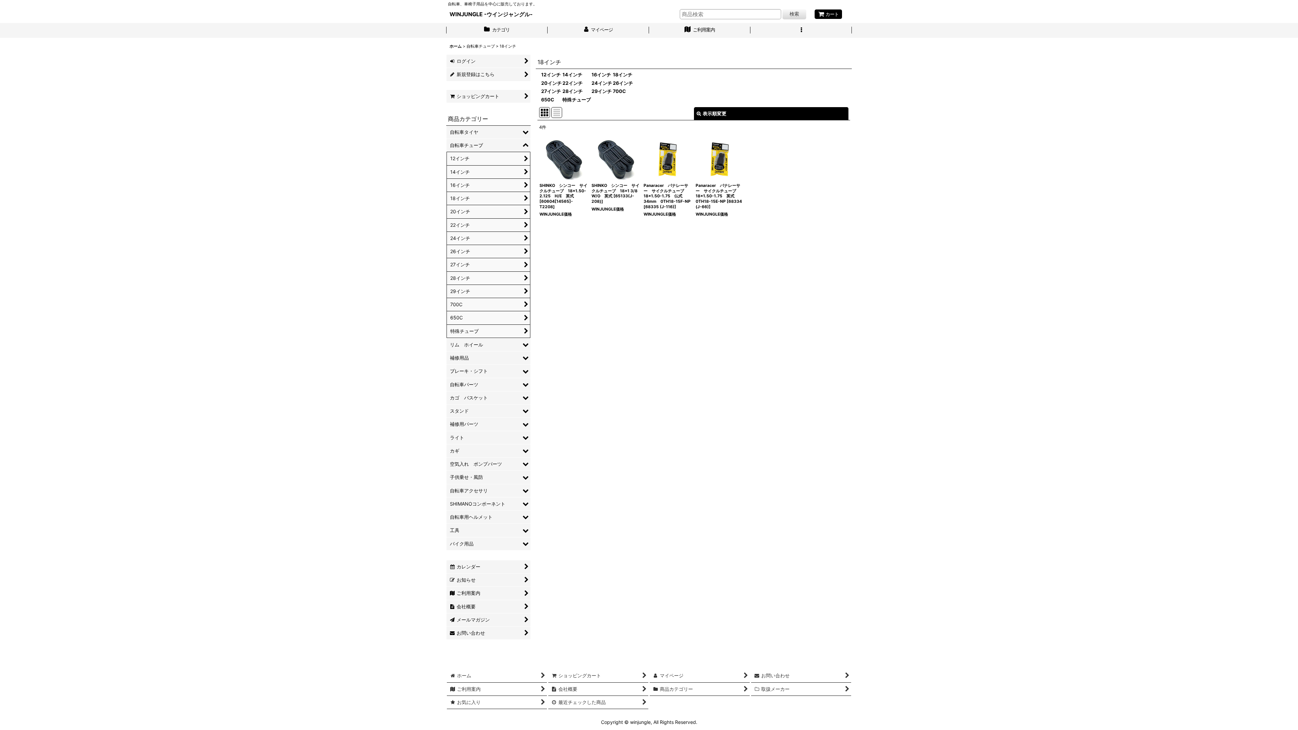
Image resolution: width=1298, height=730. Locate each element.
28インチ (572, 91)
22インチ (572, 83)
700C (619, 91)
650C (547, 99)
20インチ (551, 83)
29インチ (602, 91)
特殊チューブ (576, 99)
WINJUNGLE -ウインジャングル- (491, 14)
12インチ (551, 74)
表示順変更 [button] (714, 113)
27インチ (551, 91)
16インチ (601, 74)
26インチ (623, 83)
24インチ (602, 83)
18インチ (622, 74)
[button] (801, 30)
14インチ (572, 74)
